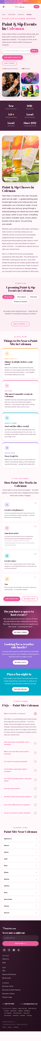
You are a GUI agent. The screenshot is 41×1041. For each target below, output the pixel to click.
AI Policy (15, 1027)
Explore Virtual (20, 689)
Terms (4, 1027)
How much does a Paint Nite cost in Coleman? (16, 743)
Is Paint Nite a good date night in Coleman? (15, 770)
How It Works (9, 63)
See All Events (19, 324)
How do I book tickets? (12, 788)
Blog (4, 962)
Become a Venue (20, 632)
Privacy (10, 1027)
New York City (22, 1008)
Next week (33, 297)
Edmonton (13, 1010)
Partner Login (7, 997)
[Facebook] (9, 950)
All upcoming (8, 297)
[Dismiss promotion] (39, 2)
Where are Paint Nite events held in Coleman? (16, 753)
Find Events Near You (12, 57)
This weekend (21, 297)
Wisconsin (21, 14)
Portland (22, 1015)
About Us (5, 959)
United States (11, 14)
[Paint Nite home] (19, 7)
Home (3, 14)
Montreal (15, 1015)
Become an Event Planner (11, 990)
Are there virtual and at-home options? (17, 797)
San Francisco (17, 1013)
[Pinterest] (14, 950)
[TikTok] (18, 950)
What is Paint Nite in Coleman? (15, 714)
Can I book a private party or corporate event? (17, 780)
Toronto (6, 1010)
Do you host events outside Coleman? (17, 813)
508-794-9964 (9, 1004)
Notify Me (19, 943)
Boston (15, 1008)
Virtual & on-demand (20, 301)
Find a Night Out (11, 599)
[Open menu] (4, 7)
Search (34, 50)
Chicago (29, 1015)
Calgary (20, 1010)
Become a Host (29, 599)
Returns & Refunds (9, 974)
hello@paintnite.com (31, 1004)
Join (36, 6)
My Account (6, 978)
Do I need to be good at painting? (15, 761)
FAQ (3, 971)
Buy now (20, 3)
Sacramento (7, 1015)
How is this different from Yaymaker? (17, 805)
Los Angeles (8, 1013)
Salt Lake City (32, 1008)
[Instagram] (4, 950)
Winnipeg (27, 1010)
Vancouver (26, 1013)
